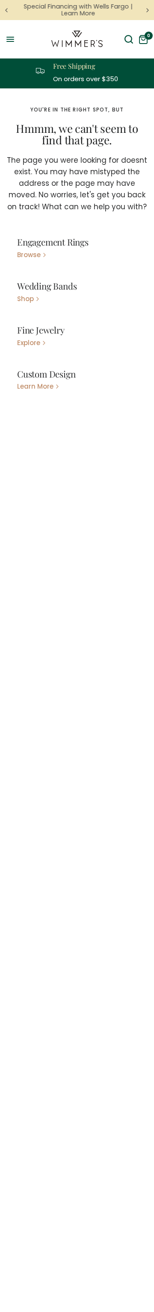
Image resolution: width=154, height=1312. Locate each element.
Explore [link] (28, 343)
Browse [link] (29, 255)
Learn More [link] (35, 386)
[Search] (128, 39)
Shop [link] (25, 299)
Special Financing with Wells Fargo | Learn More (77, 10)
